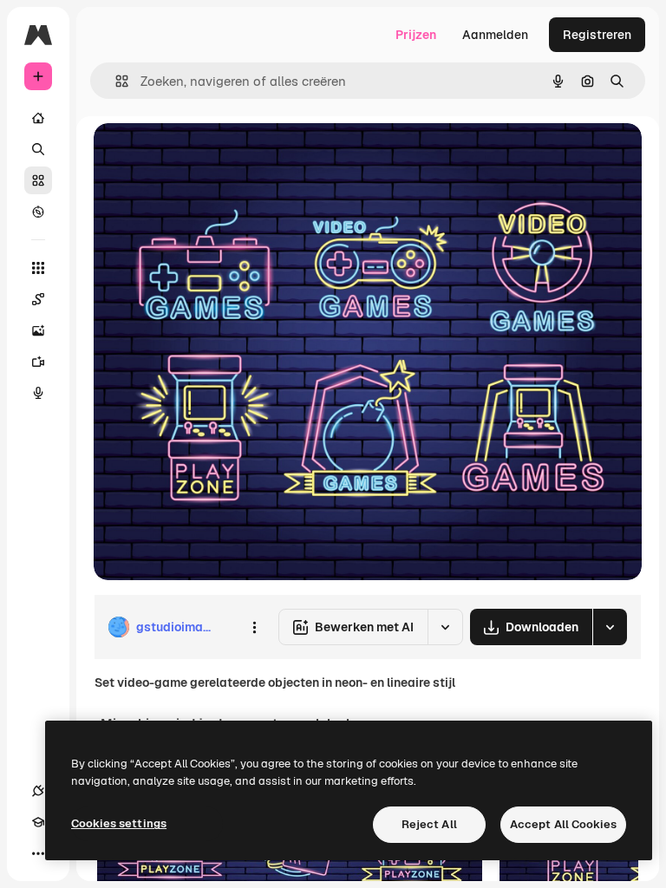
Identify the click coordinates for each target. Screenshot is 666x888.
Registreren (597, 34)
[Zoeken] (38, 149)
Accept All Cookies (563, 824)
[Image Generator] (38, 330)
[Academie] (38, 822)
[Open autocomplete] (115, 81)
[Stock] (38, 180)
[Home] (38, 118)
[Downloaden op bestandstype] (609, 627)
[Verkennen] (38, 211)
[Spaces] (38, 299)
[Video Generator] (38, 361)
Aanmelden (495, 34)
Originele (207, 155)
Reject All (429, 824)
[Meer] (38, 853)
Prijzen (415, 34)
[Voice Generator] (38, 393)
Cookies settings (118, 823)
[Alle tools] (38, 268)
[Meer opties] (254, 627)
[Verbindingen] (38, 791)
